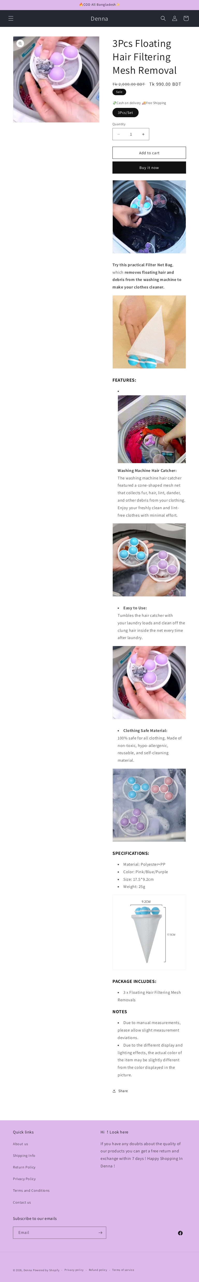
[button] (11, 18)
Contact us (22, 1202)
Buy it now (149, 167)
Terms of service (123, 1270)
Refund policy (98, 1270)
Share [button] (123, 1090)
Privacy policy (74, 1270)
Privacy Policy (24, 1178)
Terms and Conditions (31, 1190)
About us (20, 1144)
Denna (28, 1270)
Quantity (118, 124)
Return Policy (24, 1167)
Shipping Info (24, 1155)
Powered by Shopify (46, 1270)
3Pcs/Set (125, 112)
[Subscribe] (100, 1233)
